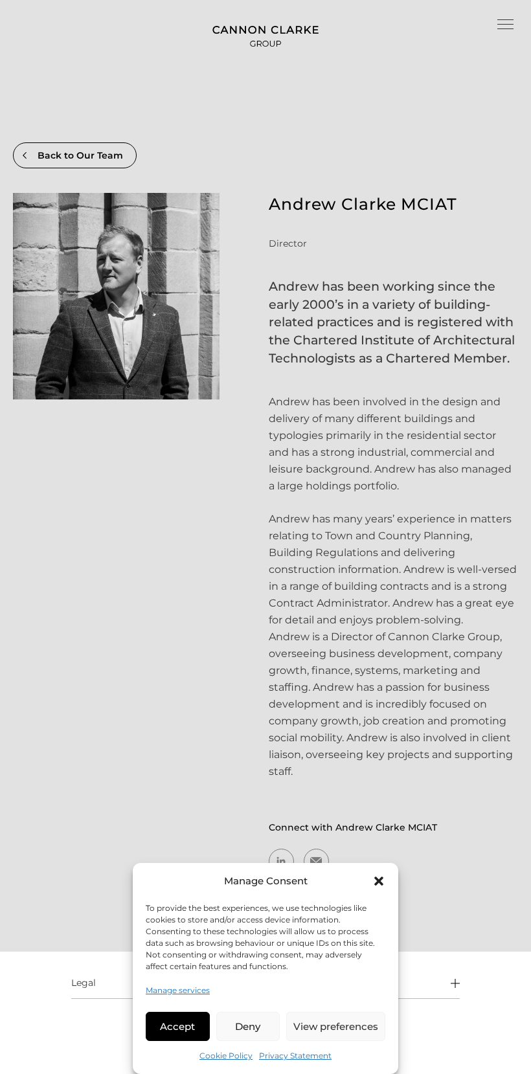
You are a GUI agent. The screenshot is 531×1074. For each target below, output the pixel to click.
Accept (177, 1026)
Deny (247, 1026)
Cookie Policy (226, 1055)
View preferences (335, 1026)
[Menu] (505, 26)
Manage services (178, 990)
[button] (378, 881)
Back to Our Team (80, 155)
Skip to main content (55, 8)
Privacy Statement (295, 1055)
